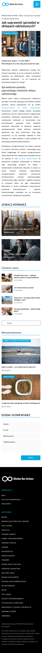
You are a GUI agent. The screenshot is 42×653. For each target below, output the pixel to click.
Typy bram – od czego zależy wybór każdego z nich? (27, 299)
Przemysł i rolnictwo (11, 569)
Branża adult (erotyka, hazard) (15, 521)
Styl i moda (6, 594)
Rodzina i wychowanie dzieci (14, 581)
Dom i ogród (7, 526)
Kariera (5, 547)
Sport (4, 590)
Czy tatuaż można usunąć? (24, 288)
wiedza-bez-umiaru (9, 61)
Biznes (4, 517)
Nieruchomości (8, 556)
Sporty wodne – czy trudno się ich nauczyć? (19, 367)
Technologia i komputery (12, 603)
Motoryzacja (7, 551)
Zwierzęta (6, 616)
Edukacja (6, 530)
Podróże (5, 560)
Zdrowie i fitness (9, 611)
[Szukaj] (4, 323)
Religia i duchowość (10, 577)
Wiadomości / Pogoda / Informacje (16, 607)
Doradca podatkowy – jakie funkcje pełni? (27, 310)
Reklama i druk (8, 573)
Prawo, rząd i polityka (11, 564)
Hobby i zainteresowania (12, 538)
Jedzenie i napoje (9, 543)
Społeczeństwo (8, 586)
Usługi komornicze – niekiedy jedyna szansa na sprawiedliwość (26, 276)
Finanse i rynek (10, 33)
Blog (4, 495)
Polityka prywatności (11, 499)
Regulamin (6, 504)
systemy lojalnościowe (28, 158)
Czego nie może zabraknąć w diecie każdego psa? (21, 403)
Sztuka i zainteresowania (12, 599)
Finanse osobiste (9, 534)
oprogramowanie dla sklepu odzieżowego (21, 108)
